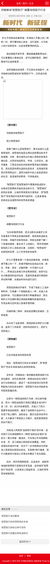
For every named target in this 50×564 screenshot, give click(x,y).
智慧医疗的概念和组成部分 (14, 533)
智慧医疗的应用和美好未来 (14, 521)
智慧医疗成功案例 (10, 516)
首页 (18, 3)
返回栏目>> (25, 541)
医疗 (25, 3)
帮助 (29, 556)
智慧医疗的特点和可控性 (13, 527)
